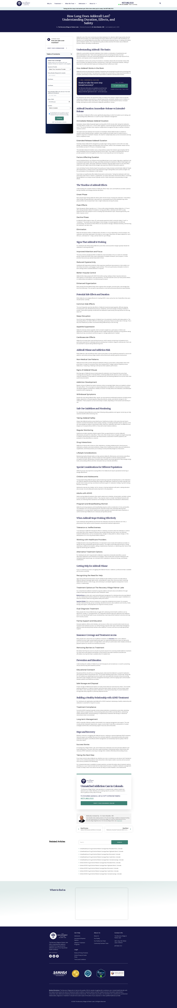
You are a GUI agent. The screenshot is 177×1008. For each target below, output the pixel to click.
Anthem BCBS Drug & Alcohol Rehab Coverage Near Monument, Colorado (99, 868)
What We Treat (69, 3)
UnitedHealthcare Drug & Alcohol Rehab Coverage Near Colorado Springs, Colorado (102, 860)
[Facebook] (50, 956)
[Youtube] (54, 956)
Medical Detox (80, 595)
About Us (92, 3)
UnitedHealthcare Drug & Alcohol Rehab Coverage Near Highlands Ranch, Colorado (101, 851)
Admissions (82, 3)
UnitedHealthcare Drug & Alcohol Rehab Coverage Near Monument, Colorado (100, 854)
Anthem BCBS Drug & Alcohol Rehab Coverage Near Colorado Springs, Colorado (101, 874)
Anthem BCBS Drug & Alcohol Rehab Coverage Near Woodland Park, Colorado (100, 862)
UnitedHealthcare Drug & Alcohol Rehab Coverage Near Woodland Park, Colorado (101, 848)
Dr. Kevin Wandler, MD (98, 27)
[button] (71, 54)
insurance (111, 638)
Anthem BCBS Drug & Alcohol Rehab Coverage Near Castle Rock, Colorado (99, 871)
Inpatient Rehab (81, 601)
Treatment (57, 3)
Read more (119, 820)
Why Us (49, 3)
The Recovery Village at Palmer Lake (68, 27)
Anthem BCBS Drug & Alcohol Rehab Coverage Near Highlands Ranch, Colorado (100, 865)
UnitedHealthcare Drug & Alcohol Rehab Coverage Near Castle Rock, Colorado (100, 857)
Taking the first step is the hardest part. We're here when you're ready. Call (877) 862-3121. (88, 8)
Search (119, 842)
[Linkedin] (57, 956)
